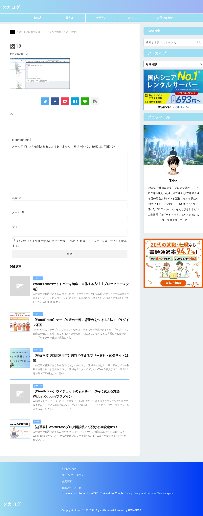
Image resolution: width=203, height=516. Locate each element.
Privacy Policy (132, 493)
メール (18, 212)
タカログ (11, 7)
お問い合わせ (165, 17)
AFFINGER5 (134, 510)
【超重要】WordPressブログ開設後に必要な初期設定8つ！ (75, 427)
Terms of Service (156, 493)
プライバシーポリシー (74, 475)
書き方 (70, 17)
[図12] (75, 101)
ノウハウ (133, 17)
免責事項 (67, 481)
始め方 (38, 17)
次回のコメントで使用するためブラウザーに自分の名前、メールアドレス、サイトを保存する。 (69, 243)
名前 (16, 198)
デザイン (101, 17)
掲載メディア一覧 (71, 487)
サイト (16, 226)
